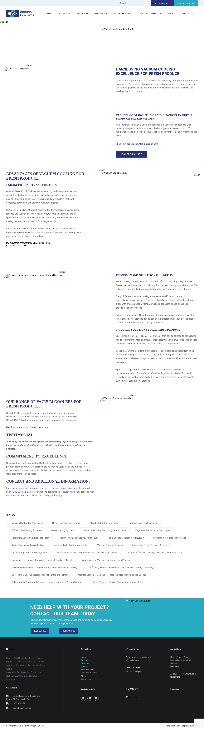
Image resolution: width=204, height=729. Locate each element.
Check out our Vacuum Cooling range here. (137, 144)
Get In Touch (186, 4)
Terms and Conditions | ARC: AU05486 (181, 726)
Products (64, 13)
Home (49, 13)
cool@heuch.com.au (22, 708)
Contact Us (188, 13)
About (171, 13)
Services (85, 663)
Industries (101, 13)
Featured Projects (150, 13)
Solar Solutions (123, 13)
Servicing (82, 13)
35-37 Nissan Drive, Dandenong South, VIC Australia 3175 (23, 697)
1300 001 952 (163, 4)
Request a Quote (131, 154)
